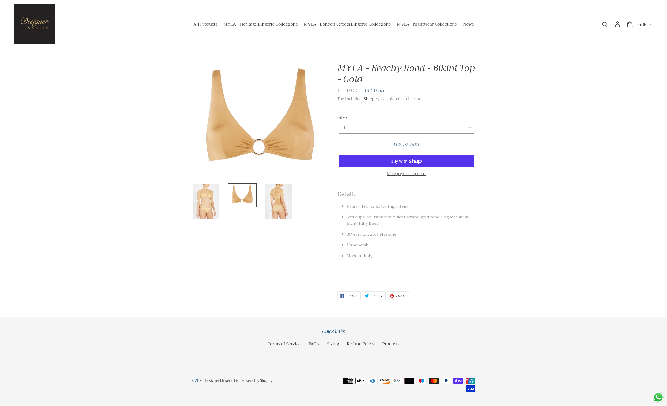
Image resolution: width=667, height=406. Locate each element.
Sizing (333, 344)
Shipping (372, 99)
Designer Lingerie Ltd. (222, 381)
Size (343, 118)
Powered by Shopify (257, 381)
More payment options (406, 174)
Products (390, 344)
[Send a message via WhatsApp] (658, 397)
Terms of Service (284, 344)
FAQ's (313, 344)
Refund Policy (360, 344)
